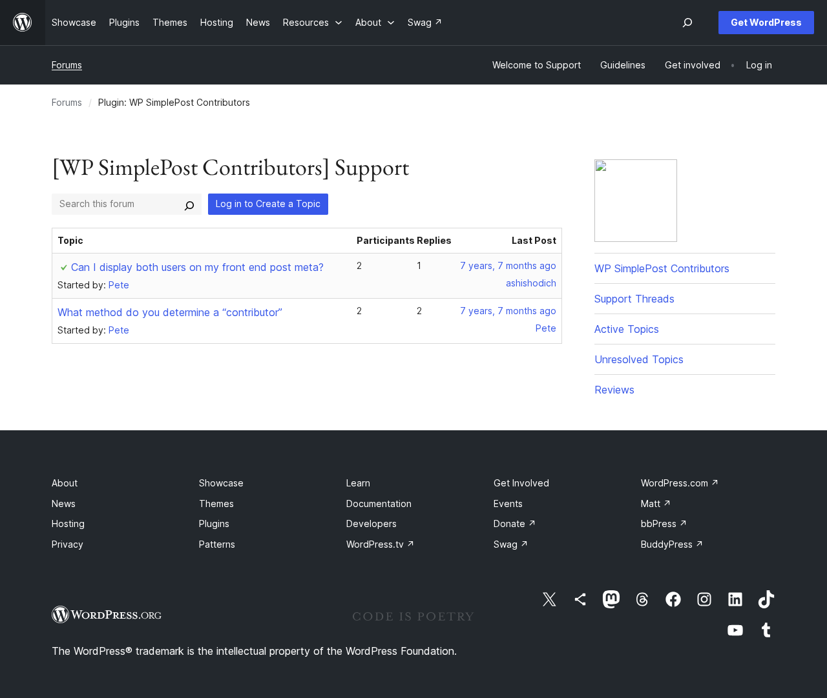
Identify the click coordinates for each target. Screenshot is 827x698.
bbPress (664, 523)
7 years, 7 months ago (508, 265)
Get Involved (521, 482)
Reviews (614, 389)
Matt (656, 503)
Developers (371, 523)
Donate (515, 523)
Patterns (217, 544)
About (65, 482)
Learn (358, 482)
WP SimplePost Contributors (661, 268)
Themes (216, 503)
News (64, 503)
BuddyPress (672, 544)
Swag (511, 544)
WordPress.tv (380, 544)
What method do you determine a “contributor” (170, 312)
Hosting (68, 523)
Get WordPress (766, 22)
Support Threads (634, 298)
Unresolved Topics (639, 359)
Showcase (221, 482)
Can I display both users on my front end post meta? (197, 267)
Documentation (379, 503)
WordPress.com (680, 482)
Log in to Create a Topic (268, 203)
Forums (67, 64)
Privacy (67, 544)
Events (508, 503)
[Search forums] (189, 204)
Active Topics (626, 329)
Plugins (214, 523)
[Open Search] (687, 22)
